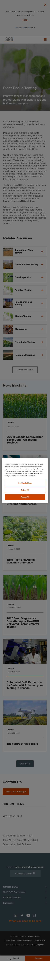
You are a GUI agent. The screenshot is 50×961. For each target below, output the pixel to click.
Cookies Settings (25, 483)
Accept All (25, 497)
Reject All (25, 490)
